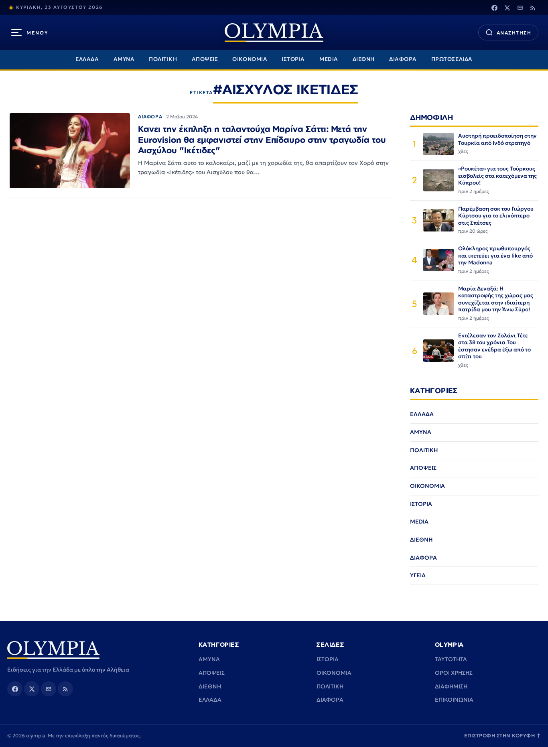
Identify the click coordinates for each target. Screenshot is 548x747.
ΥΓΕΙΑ (418, 575)
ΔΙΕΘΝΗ (364, 59)
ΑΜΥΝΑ (124, 59)
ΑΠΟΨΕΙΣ (205, 59)
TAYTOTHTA (451, 659)
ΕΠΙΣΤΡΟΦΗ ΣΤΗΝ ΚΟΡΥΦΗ (502, 736)
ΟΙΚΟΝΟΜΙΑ (249, 59)
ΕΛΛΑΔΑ (87, 59)
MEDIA (328, 59)
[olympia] (274, 32)
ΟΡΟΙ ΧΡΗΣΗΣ (454, 672)
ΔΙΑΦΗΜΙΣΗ (451, 686)
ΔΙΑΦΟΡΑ (403, 59)
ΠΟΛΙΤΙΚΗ (163, 59)
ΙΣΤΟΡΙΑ (293, 59)
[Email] (520, 7)
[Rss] (532, 7)
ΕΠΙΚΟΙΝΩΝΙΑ (454, 699)
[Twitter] (507, 7)
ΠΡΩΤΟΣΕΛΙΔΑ (452, 59)
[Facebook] (494, 7)
